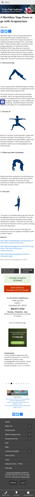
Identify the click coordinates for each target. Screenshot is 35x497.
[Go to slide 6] (19, 384)
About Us (8, 426)
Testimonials (10, 430)
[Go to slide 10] (28, 384)
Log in (23, 483)
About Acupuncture (12, 434)
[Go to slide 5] (16, 384)
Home (7, 422)
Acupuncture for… (12, 438)
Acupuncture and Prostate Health (8, 271)
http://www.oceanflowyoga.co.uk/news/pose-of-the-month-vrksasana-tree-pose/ (17, 242)
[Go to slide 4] (14, 384)
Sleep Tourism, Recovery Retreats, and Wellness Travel (18, 403)
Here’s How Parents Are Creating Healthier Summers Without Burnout (18, 399)
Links (7, 459)
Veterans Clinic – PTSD (13, 464)
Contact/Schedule (12, 451)
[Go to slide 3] (11, 384)
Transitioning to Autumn (26, 271)
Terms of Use (16, 477)
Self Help (8, 468)
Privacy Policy (25, 477)
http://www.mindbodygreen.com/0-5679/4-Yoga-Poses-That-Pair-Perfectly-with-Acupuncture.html (17, 248)
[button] (2, 101)
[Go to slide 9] (26, 384)
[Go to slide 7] (21, 384)
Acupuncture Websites (13, 473)
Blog (6, 447)
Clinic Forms (10, 455)
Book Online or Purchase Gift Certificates (17, 288)
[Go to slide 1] (6, 384)
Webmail (13, 483)
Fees (6, 443)
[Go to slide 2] (9, 384)
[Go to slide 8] (23, 384)
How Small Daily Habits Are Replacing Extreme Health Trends (18, 406)
